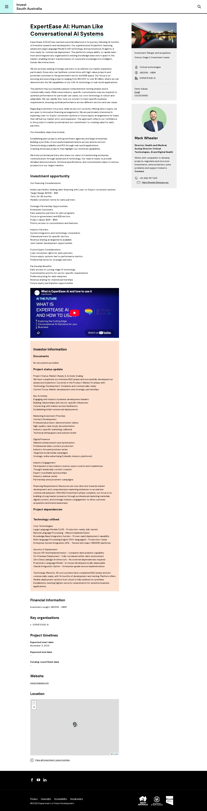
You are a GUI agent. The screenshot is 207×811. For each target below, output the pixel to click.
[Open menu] (6, 6)
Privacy (34, 798)
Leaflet (115, 754)
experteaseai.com (39, 683)
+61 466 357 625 (148, 178)
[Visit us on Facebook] (32, 780)
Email (137, 92)
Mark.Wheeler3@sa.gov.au (155, 182)
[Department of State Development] (155, 801)
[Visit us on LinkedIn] (45, 780)
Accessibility (60, 798)
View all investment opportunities (52, 760)
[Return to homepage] (30, 6)
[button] (74, 724)
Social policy (76, 798)
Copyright (46, 798)
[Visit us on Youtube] (38, 780)
